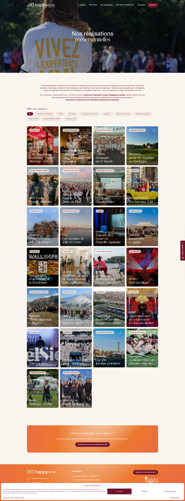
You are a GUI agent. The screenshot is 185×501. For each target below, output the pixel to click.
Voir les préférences (170, 491)
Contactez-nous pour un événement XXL (93, 444)
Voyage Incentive (71, 119)
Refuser (144, 491)
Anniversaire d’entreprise (45, 114)
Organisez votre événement (145, 472)
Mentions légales (19, 497)
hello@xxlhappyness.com (40, 478)
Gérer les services (175, 497)
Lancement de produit (123, 114)
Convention (72, 114)
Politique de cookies (8, 497)
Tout (30, 114)
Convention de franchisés (89, 114)
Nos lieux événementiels (125, 5)
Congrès (60, 114)
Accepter (119, 491)
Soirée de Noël (33, 119)
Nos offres (93, 5)
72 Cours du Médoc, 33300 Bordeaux (87, 480)
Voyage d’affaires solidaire (51, 119)
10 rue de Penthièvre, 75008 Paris (85, 476)
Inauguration (107, 114)
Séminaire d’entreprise (143, 114)
